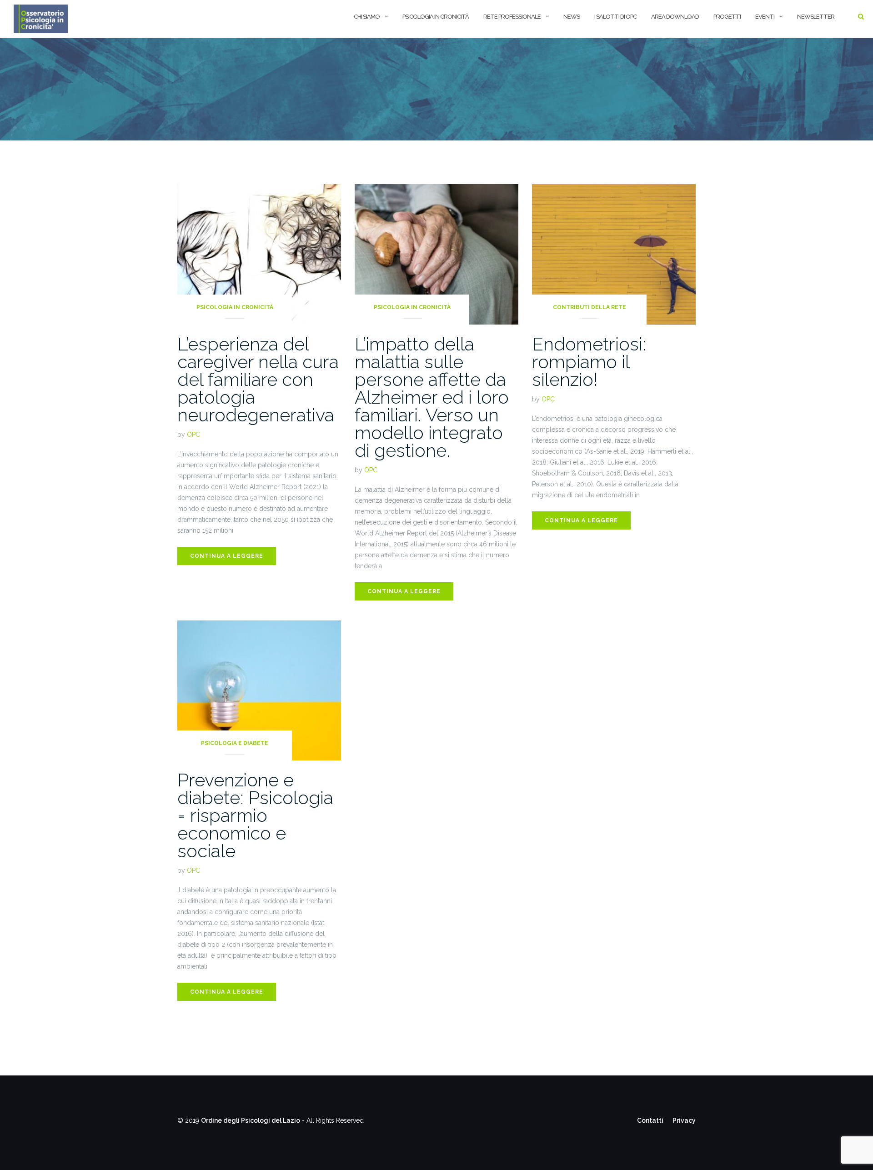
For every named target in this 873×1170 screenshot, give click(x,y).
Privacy (684, 1120)
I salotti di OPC (615, 16)
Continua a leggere (226, 556)
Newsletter (815, 16)
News (571, 16)
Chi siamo (367, 16)
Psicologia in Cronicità (234, 307)
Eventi (764, 16)
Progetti (727, 16)
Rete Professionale (512, 16)
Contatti (650, 1120)
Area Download (675, 16)
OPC (193, 434)
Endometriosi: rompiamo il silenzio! (589, 361)
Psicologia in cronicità (435, 16)
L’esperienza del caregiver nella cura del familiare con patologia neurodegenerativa (258, 379)
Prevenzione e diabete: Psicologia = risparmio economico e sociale (255, 815)
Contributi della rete (589, 307)
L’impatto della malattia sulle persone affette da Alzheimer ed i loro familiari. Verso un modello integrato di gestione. (432, 397)
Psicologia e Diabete (234, 743)
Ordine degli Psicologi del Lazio (250, 1120)
